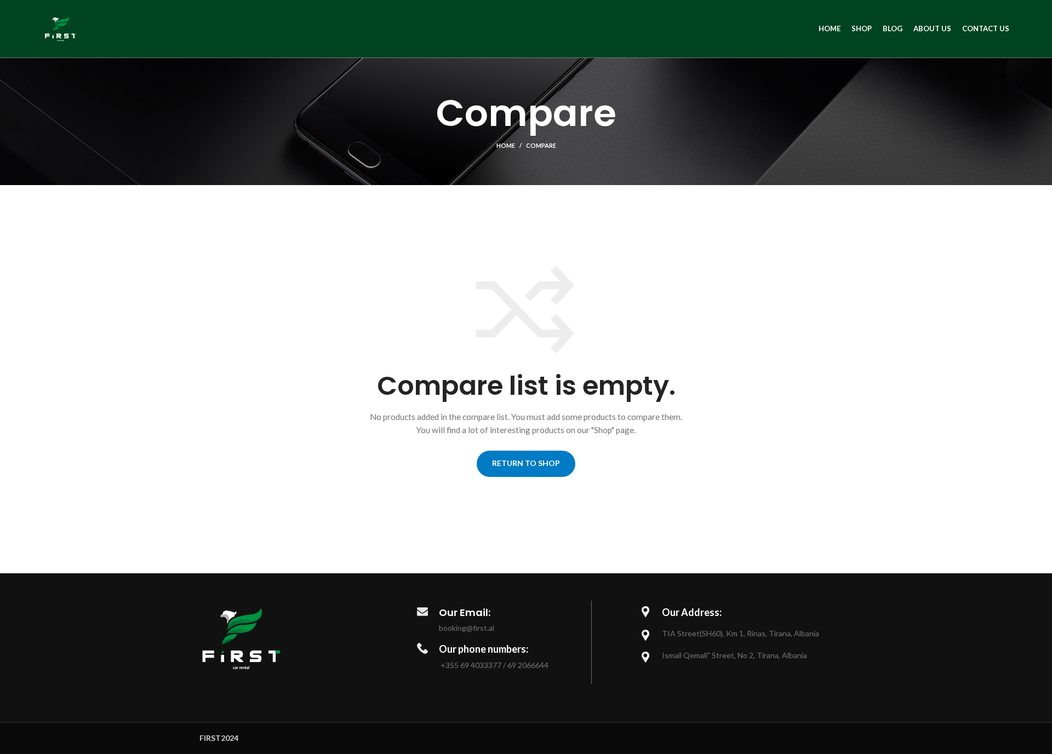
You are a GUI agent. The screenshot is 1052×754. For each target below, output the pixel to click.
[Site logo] (61, 27)
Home (505, 145)
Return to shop (526, 463)
